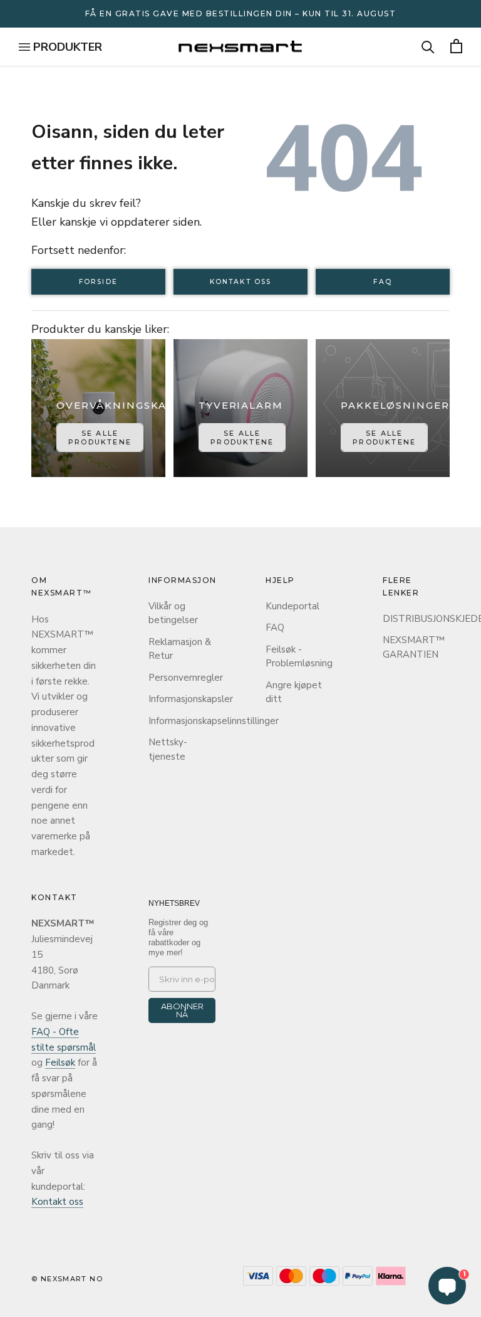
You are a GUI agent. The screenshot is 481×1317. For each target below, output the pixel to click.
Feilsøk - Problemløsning (299, 656)
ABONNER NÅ (182, 1010)
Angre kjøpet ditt (294, 692)
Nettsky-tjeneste (167, 749)
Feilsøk (60, 1062)
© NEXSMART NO (67, 1278)
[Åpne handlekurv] (456, 47)
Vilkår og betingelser (173, 613)
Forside (98, 282)
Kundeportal (292, 606)
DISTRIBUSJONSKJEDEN (416, 618)
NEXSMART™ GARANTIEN (414, 647)
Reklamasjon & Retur (179, 649)
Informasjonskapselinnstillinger (181, 721)
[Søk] (428, 47)
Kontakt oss (240, 282)
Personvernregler (181, 677)
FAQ (382, 282)
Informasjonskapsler (181, 699)
